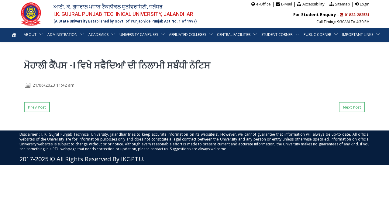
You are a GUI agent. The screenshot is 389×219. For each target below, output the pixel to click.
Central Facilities (233, 34)
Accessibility (313, 4)
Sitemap (342, 4)
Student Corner (277, 34)
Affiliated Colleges (187, 34)
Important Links (357, 34)
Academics (98, 34)
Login (365, 4)
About (30, 34)
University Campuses (138, 34)
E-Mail (286, 4)
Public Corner (317, 34)
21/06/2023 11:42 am (52, 85)
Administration (62, 34)
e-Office (263, 4)
